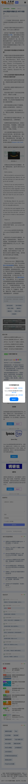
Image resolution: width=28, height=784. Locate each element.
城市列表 (20, 395)
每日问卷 (14, 392)
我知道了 (14, 399)
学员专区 (20, 388)
